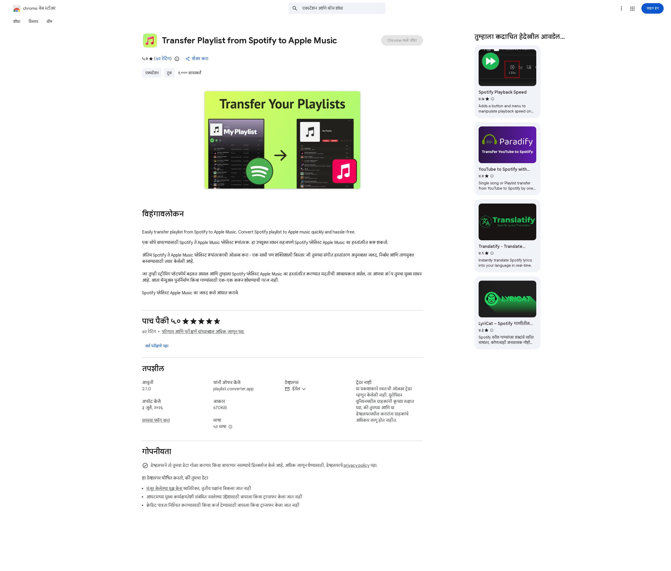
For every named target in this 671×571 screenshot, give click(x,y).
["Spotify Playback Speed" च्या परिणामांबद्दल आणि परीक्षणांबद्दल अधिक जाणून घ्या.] (492, 99)
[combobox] (344, 8)
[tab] (16, 21)
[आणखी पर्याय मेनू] (621, 8)
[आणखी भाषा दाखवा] (230, 427)
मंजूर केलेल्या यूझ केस (164, 488)
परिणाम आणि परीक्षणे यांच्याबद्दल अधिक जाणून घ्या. (203, 331)
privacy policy (356, 465)
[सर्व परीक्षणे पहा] (156, 346)
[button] (632, 8)
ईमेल (296, 389)
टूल (169, 73)
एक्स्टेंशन (152, 73)
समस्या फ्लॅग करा (156, 420)
